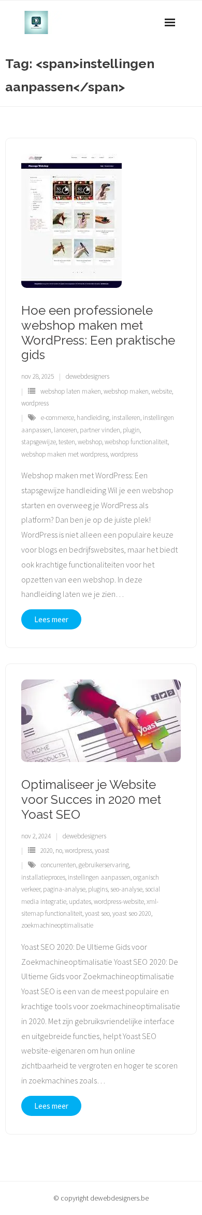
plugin (131, 430)
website (161, 391)
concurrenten (58, 865)
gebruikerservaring (104, 865)
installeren (126, 417)
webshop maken (126, 391)
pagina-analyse (64, 889)
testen (67, 442)
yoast (102, 850)
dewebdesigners (87, 376)
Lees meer (51, 619)
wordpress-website (119, 901)
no (58, 850)
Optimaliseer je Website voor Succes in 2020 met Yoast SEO (91, 799)
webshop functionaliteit (136, 442)
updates (80, 901)
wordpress (35, 403)
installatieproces (43, 877)
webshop (90, 442)
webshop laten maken (70, 391)
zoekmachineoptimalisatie (57, 925)
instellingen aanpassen (99, 877)
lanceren (65, 430)
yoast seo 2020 (131, 913)
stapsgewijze (38, 442)
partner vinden (100, 430)
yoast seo (97, 913)
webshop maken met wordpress (64, 454)
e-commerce (57, 417)
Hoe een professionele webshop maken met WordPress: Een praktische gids (98, 332)
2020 (46, 850)
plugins (98, 889)
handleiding (93, 417)
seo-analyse (126, 889)
